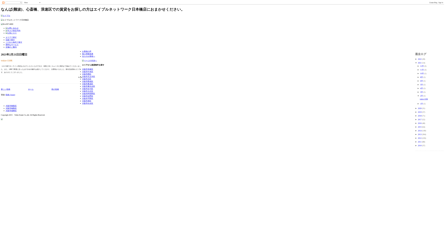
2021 (420, 63)
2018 (420, 116)
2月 (421, 96)
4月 (421, 88)
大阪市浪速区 (87, 69)
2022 (420, 59)
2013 (420, 134)
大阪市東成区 (87, 84)
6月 (421, 81)
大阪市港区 (86, 101)
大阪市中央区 (87, 72)
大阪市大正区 (87, 91)
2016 (420, 123)
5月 (421, 85)
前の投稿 (55, 89)
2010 (420, 146)
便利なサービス (12, 45)
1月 (421, 104)
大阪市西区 (86, 74)
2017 (420, 120)
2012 (420, 138)
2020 (420, 108)
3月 (421, 92)
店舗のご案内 (11, 47)
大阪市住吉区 (87, 103)
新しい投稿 (5, 89)
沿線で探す (10, 40)
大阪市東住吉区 (88, 86)
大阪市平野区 (87, 98)
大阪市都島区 (11, 106)
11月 (422, 70)
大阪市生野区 (87, 96)
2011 (420, 142)
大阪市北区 (86, 79)
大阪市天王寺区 (88, 77)
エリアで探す (11, 37)
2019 (420, 112)
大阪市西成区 (87, 81)
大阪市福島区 (11, 108)
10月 (422, 73)
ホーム (31, 89)
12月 (422, 66)
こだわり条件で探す (14, 42)
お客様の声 (86, 51)
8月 (421, 77)
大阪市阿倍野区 (88, 94)
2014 (420, 131)
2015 (420, 127)
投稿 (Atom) (10, 95)
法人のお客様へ (88, 56)
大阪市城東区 (11, 111)
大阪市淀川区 (87, 89)
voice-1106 (6, 60)
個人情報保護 (87, 54)
